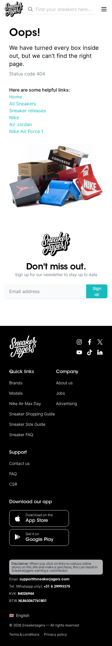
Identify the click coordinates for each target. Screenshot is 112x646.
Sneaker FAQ (21, 434)
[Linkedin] (100, 352)
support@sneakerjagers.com (44, 579)
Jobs (60, 393)
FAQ (13, 473)
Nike (14, 117)
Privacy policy (55, 634)
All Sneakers (22, 104)
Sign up (97, 291)
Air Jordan (20, 124)
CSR (13, 484)
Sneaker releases (27, 110)
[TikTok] (89, 352)
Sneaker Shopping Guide (32, 413)
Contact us (19, 463)
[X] (100, 342)
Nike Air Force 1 (26, 131)
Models (16, 393)
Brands (15, 382)
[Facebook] (89, 342)
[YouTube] (79, 352)
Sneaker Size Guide (27, 424)
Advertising (66, 403)
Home (15, 97)
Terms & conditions (24, 634)
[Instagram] (79, 342)
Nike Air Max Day (25, 403)
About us (64, 382)
